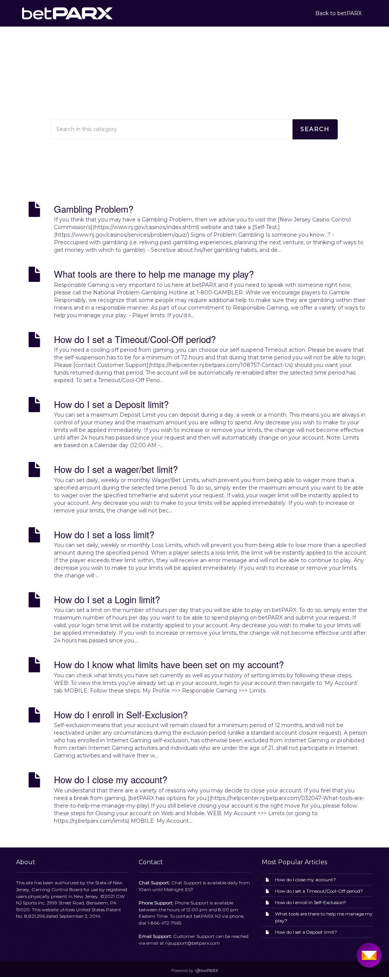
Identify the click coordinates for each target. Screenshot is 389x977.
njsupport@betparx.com (192, 943)
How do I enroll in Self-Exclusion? (310, 902)
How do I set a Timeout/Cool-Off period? (319, 891)
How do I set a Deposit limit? (306, 932)
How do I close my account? (305, 879)
